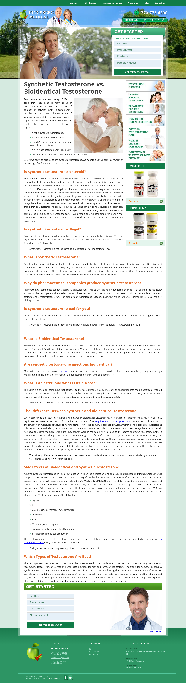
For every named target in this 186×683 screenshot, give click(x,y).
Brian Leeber (155, 631)
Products (73, 3)
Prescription (133, 3)
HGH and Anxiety (133, 668)
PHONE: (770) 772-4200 (60, 658)
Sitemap (56, 678)
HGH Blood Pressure (135, 661)
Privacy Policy (47, 678)
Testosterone (93, 654)
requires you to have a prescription (113, 421)
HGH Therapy (89, 3)
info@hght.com (56, 663)
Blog (147, 3)
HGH (90, 649)
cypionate (65, 371)
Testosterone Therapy (111, 3)
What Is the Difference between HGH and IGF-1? (145, 653)
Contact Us (160, 3)
